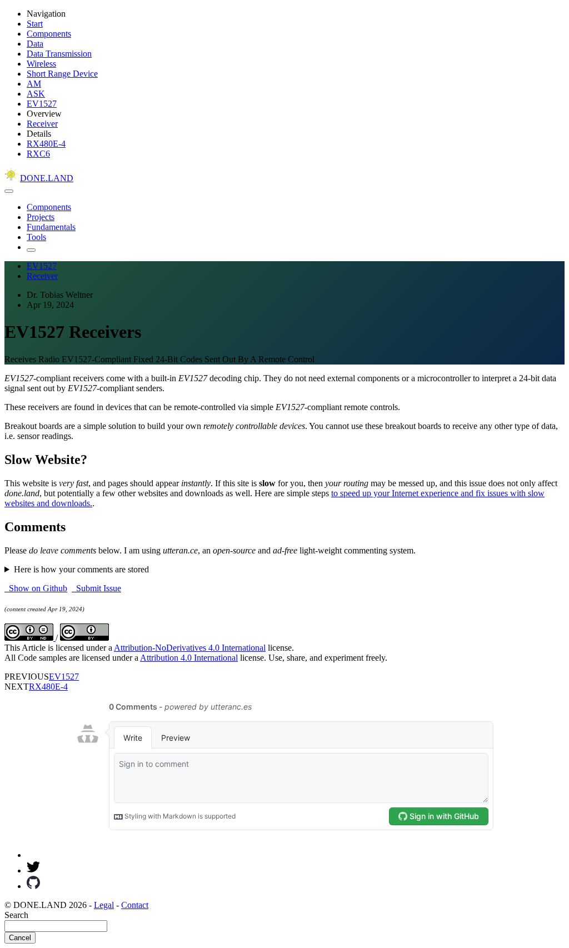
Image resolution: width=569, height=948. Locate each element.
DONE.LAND (46, 178)
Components (49, 33)
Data (35, 43)
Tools (36, 237)
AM (34, 83)
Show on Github (35, 588)
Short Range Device (62, 73)
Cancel (20, 938)
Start (35, 23)
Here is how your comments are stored (81, 569)
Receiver (42, 123)
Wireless (41, 63)
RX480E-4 (46, 143)
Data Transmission (59, 53)
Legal (104, 905)
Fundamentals (51, 227)
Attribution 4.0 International (189, 657)
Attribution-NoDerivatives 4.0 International (190, 647)
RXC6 (38, 153)
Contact (134, 905)
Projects (40, 217)
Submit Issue (96, 588)
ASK (36, 93)
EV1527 (42, 103)
